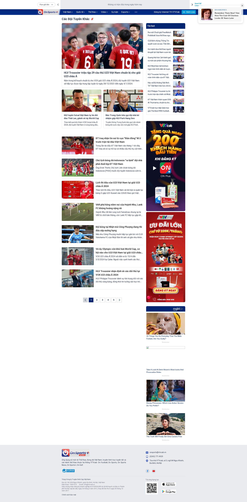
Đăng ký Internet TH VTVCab (167, 12)
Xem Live (190, 12)
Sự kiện (114, 12)
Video (103, 12)
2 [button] (96, 300)
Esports (124, 12)
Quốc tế (79, 12)
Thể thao (92, 12)
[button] (46, 4)
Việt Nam (67, 12)
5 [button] (113, 300)
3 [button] (102, 300)
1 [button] (91, 300)
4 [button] (108, 300)
